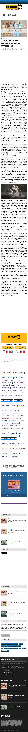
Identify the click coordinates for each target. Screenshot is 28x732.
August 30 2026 (11, 521)
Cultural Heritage (6, 372)
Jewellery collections (7, 441)
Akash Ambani (5, 446)
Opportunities (5, 387)
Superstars (5, 408)
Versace (22, 420)
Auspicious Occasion (7, 377)
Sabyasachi (5, 433)
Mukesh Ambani (14, 392)
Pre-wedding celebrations (8, 398)
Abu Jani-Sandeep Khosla (8, 428)
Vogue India (20, 433)
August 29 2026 (11, 532)
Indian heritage (17, 418)
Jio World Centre (6, 413)
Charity (22, 377)
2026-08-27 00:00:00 (14, 492)
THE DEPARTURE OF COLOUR (14, 541)
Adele (13, 415)
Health (23, 648)
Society (16, 377)
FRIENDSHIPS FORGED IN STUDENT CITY (16, 531)
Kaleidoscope (10, 529)
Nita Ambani (5, 380)
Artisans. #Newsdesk (18, 372)
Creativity (14, 453)
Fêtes (3, 415)
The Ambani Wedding (7, 370)
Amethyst (4, 410)
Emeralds (4, 443)
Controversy (5, 392)
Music (16, 451)
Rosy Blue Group (15, 446)
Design (21, 451)
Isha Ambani (12, 433)
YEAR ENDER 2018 (5, 648)
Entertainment (5, 650)
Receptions (9, 400)
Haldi (3, 400)
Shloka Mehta (21, 443)
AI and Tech (16, 720)
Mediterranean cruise (7, 451)
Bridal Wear (15, 430)
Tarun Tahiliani (6, 456)
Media (20, 643)
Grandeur (4, 420)
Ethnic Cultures (6, 405)
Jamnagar (4, 395)
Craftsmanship (5, 453)
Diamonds (17, 441)
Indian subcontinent (13, 390)
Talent (9, 382)
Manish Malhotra (6, 418)
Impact (3, 390)
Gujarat (11, 395)
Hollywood (5, 423)
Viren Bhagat (12, 443)
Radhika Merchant (6, 403)
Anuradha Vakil (6, 430)
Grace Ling (4, 425)
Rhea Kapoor (15, 456)
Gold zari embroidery (15, 425)
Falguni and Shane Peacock (9, 438)
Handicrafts (5, 385)
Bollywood (21, 405)
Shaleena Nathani (20, 448)
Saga (21, 392)
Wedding (19, 375)
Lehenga (11, 410)
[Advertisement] (14, 67)
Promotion (13, 380)
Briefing (3, 643)
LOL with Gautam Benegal (15, 646)
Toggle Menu (15, 2)
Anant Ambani (18, 400)
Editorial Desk (6, 48)
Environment (13, 722)
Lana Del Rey (20, 415)
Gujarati (14, 405)
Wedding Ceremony (17, 413)
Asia (21, 390)
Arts (19, 380)
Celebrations (11, 375)
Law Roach (4, 436)
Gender (9, 518)
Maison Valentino (14, 436)
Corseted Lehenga (13, 420)
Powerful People (5, 722)
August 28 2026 (11, 543)
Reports (4, 375)
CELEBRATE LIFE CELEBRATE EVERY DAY (14, 490)
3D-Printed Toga (14, 423)
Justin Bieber (13, 408)
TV (20, 720)
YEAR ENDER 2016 (5, 646)
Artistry (21, 453)
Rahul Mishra (19, 428)
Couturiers (22, 430)
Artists (4, 382)
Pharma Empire (16, 403)
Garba (19, 408)
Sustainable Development (15, 648)
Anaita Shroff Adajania (8, 448)
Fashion (17, 410)
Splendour (14, 387)
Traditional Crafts (18, 382)
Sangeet (19, 398)
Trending (4, 38)
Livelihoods (22, 387)
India (15, 370)
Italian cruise (18, 395)
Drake (8, 415)
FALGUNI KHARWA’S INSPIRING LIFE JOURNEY (17, 520)
